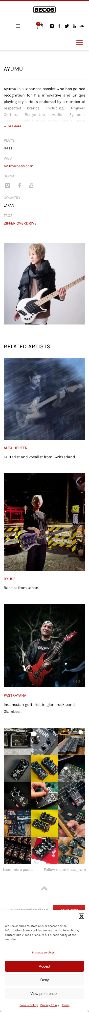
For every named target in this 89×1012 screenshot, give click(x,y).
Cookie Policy (29, 1005)
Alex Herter (15, 447)
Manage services (43, 952)
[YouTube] (74, 26)
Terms (65, 1005)
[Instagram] (52, 26)
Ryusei (10, 578)
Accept (44, 966)
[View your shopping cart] (39, 26)
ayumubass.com (18, 165)
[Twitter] (66, 26)
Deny (44, 980)
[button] (81, 916)
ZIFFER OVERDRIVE (20, 223)
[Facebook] (59, 26)
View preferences (44, 993)
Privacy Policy (49, 1005)
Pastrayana (15, 695)
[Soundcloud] (81, 26)
